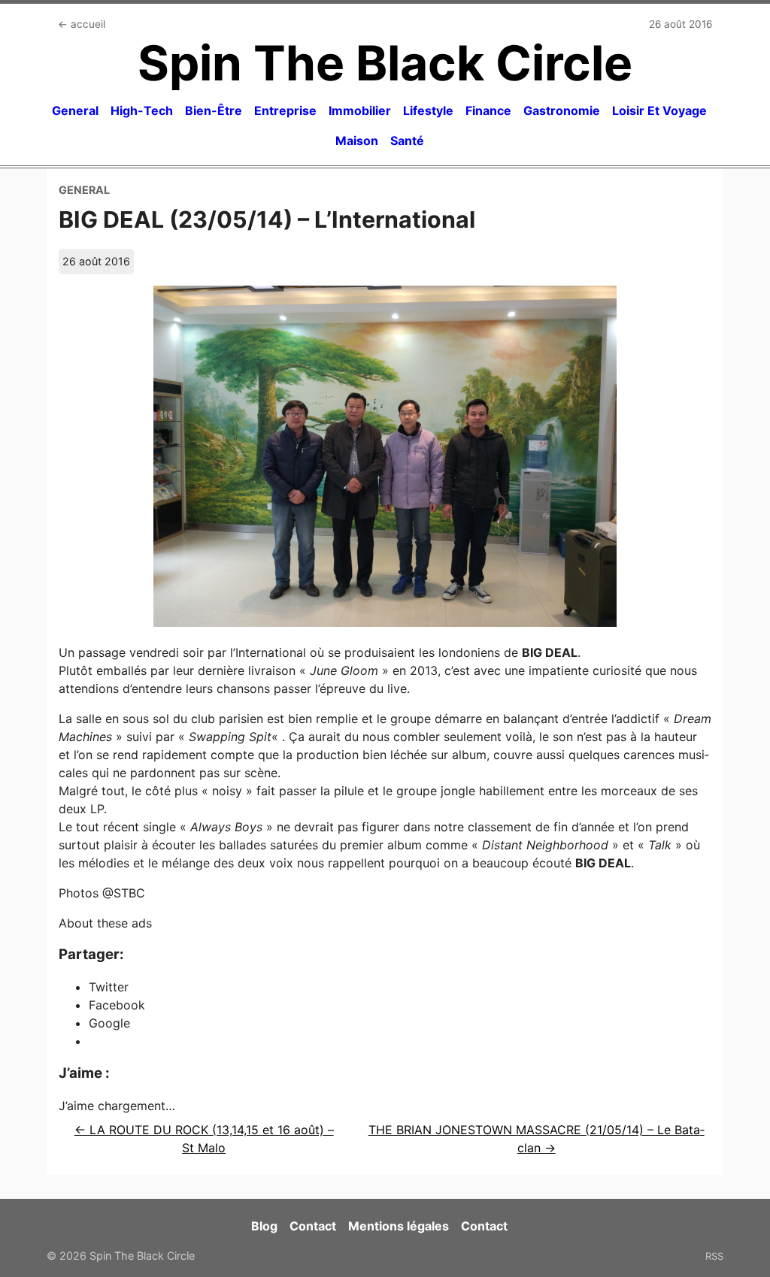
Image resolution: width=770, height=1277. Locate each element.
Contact (313, 1225)
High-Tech (142, 110)
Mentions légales (398, 1225)
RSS (714, 1256)
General (75, 110)
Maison (356, 140)
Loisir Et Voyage (659, 110)
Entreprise (285, 110)
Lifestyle (428, 110)
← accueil (81, 24)
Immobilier (360, 110)
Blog (264, 1225)
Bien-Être (213, 110)
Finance (488, 110)
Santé (407, 140)
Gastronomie (561, 110)
